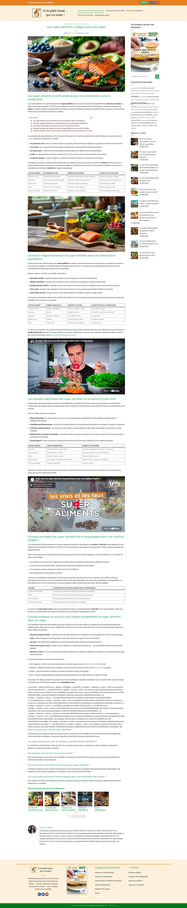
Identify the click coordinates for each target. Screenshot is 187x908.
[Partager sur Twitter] (72, 816)
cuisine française (152, 96)
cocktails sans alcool (149, 93)
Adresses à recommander (115, 11)
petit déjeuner (148, 112)
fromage (156, 99)
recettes (149, 115)
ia (147, 107)
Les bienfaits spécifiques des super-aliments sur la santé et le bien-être (56, 126)
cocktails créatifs (139, 93)
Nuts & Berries (91, 664)
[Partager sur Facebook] (69, 816)
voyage (151, 125)
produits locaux (135, 115)
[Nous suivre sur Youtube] (157, 2)
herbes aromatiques (142, 107)
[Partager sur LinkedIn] (84, 816)
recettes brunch (140, 117)
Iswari (30, 139)
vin (147, 125)
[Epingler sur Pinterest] (80, 816)
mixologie (133, 112)
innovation (150, 107)
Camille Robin (84, 33)
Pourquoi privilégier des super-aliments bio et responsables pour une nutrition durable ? (61, 128)
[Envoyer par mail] (76, 816)
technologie (146, 123)
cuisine (134, 96)
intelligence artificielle (146, 109)
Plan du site (112, 905)
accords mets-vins (135, 88)
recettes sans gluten (145, 120)
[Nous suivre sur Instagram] (154, 2)
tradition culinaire (141, 125)
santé (140, 123)
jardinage (155, 109)
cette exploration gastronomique (64, 335)
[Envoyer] (157, 77)
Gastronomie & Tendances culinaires (90, 11)
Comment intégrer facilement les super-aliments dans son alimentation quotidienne (60, 123)
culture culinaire (145, 99)
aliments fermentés (145, 90)
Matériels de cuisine (102, 15)
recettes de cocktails (150, 117)
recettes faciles (135, 120)
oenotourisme (139, 112)
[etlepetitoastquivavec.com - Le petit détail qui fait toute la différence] (51, 13)
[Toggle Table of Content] (90, 117)
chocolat (133, 93)
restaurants (154, 120)
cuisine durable (142, 96)
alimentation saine (135, 90)
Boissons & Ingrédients (135, 11)
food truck (151, 99)
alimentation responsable (147, 88)
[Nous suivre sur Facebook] (151, 2)
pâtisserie (143, 115)
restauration (134, 123)
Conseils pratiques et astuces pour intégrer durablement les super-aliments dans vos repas (62, 131)
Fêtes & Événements (85, 15)
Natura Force (97, 668)
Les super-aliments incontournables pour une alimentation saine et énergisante (59, 121)
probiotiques (155, 112)
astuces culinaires (154, 90)
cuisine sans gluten (135, 99)
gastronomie (139, 103)
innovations (138, 109)
